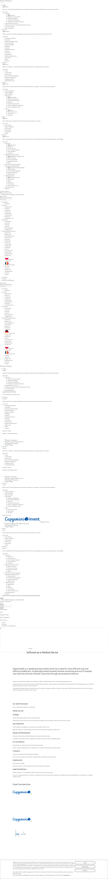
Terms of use (17, 806)
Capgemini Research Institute (9, 391)
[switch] (0, 194)
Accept (85, 862)
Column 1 (17, 838)
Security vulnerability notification (21, 811)
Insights (6, 6)
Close (1, 604)
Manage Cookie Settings (21, 863)
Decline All (85, 870)
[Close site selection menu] (6, 196)
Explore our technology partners (9, 433)
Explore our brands (6, 430)
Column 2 (17, 853)
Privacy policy (17, 809)
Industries (7, 31)
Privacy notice (20, 859)
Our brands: (15, 824)
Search (1, 598)
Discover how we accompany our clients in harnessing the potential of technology (21, 595)
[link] (6, 0)
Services (6, 64)
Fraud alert (17, 816)
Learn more (5, 12)
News (6, 118)
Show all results (3, 620)
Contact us (20, 849)
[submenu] (7, 397)
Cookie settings (18, 812)
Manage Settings (85, 866)
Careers (6, 84)
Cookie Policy (67, 875)
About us (7, 136)
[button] (8, 280)
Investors (17, 804)
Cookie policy (17, 814)
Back (9, 15)
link (3, 6)
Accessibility (17, 808)
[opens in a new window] (53, 664)
